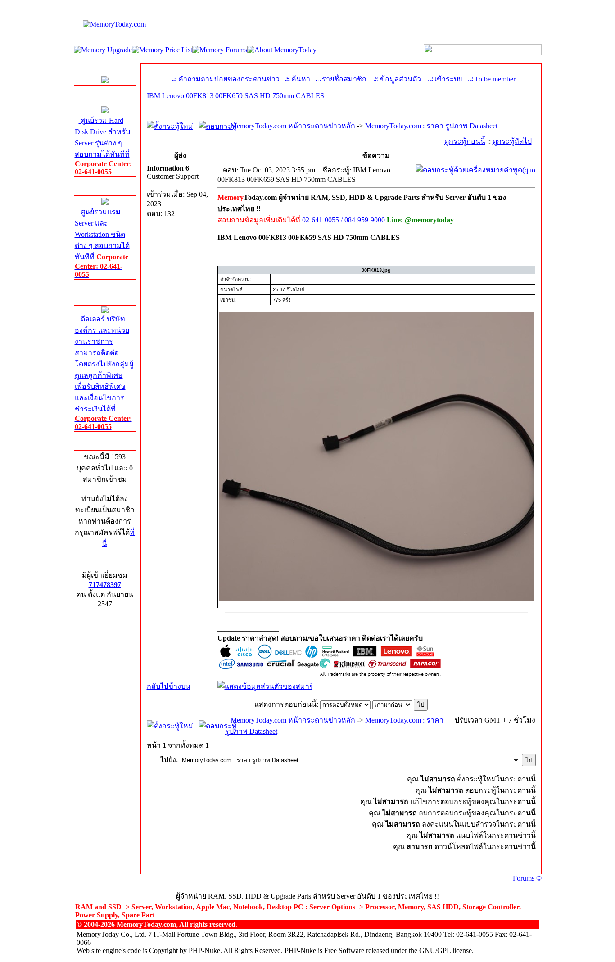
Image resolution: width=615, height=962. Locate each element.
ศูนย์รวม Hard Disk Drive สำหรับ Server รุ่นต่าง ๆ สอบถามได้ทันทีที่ (103, 146)
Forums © (527, 878)
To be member (495, 79)
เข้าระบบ (448, 79)
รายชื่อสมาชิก (344, 79)
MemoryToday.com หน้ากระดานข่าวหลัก (293, 126)
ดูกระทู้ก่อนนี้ (464, 141)
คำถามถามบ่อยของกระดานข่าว (229, 79)
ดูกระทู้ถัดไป (512, 141)
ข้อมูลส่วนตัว (400, 79)
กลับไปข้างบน (168, 686)
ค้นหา (300, 79)
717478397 (105, 584)
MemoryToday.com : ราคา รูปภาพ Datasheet (431, 126)
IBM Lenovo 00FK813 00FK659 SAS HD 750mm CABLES (235, 95)
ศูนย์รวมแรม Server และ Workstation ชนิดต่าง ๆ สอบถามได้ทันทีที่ (102, 243)
